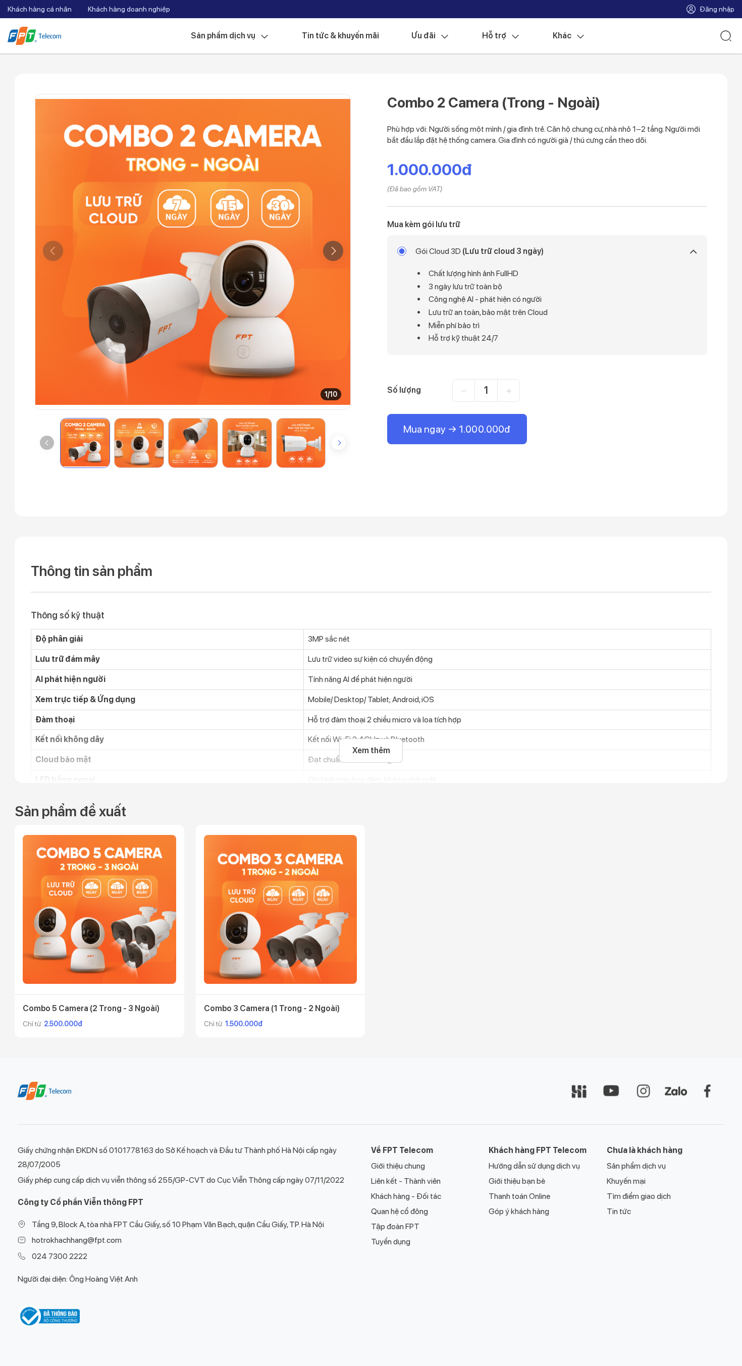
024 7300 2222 (59, 1256)
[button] (333, 251)
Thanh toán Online (519, 1196)
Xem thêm (371, 750)
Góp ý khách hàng (519, 1211)
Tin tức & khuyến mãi (340, 35)
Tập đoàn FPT (395, 1226)
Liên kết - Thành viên (406, 1181)
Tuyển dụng (390, 1241)
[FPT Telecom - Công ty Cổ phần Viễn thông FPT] (44, 1090)
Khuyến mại (626, 1181)
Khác (562, 35)
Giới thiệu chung (398, 1166)
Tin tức (619, 1211)
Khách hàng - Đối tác (406, 1196)
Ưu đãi (423, 35)
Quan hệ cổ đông (399, 1211)
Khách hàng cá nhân (40, 9)
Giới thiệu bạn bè (517, 1181)
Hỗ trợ (494, 35)
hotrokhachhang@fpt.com (77, 1240)
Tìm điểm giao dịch (639, 1196)
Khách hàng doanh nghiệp (129, 9)
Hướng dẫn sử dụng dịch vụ (534, 1166)
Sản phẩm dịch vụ (223, 35)
